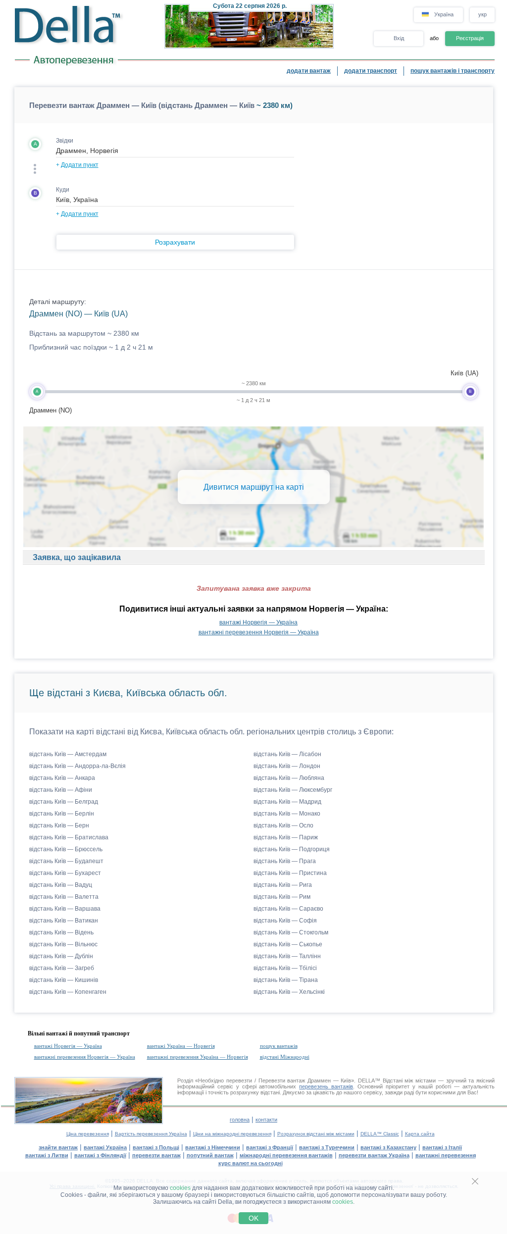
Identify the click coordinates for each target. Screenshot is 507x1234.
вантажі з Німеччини (212, 1147)
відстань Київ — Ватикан (63, 920)
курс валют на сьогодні (250, 1163)
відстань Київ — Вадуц (60, 884)
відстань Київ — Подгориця (292, 849)
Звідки (64, 140)
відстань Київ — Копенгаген (67, 991)
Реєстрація (470, 38)
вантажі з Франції (269, 1147)
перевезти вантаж (156, 1155)
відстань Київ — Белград (63, 801)
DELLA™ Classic (379, 1133)
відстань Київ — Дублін (61, 956)
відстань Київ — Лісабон (287, 754)
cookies (180, 1187)
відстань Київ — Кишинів (63, 980)
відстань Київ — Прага (285, 861)
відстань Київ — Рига (283, 884)
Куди (62, 189)
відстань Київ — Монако (287, 813)
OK (253, 1218)
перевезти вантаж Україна (374, 1155)
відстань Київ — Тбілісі (285, 968)
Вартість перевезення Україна (151, 1133)
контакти (266, 1120)
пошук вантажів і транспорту (452, 70)
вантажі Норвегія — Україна (258, 622)
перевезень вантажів (326, 1086)
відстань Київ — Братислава (68, 837)
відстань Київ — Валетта (64, 896)
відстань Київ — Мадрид (287, 801)
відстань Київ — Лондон (287, 766)
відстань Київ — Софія (285, 920)
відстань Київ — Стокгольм (291, 932)
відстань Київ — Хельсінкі (289, 991)
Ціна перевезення (87, 1133)
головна (240, 1120)
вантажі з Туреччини (327, 1147)
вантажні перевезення (445, 1155)
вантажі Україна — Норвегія (181, 1046)
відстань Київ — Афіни (60, 789)
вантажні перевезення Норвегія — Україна (259, 632)
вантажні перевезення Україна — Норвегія (197, 1057)
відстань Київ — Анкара (62, 777)
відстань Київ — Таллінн (287, 956)
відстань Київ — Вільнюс (63, 944)
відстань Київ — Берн (59, 825)
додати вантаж (309, 70)
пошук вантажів (279, 1046)
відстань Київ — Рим (282, 896)
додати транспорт (370, 70)
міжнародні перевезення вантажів (286, 1155)
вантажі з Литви (46, 1155)
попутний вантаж (210, 1155)
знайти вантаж (58, 1147)
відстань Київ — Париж (286, 837)
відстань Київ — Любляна (289, 777)
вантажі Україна (105, 1147)
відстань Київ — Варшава (65, 908)
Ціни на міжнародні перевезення (232, 1133)
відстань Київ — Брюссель (65, 849)
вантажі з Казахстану (388, 1147)
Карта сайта (420, 1133)
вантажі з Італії (442, 1147)
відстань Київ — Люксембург (293, 789)
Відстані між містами (409, 1080)
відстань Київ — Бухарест (65, 873)
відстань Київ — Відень (61, 932)
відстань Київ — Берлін (61, 813)
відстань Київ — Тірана (286, 980)
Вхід (399, 38)
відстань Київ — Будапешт (66, 861)
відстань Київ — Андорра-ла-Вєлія (77, 766)
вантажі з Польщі (156, 1147)
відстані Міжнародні (284, 1057)
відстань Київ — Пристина (290, 873)
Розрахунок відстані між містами (316, 1133)
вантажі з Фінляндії (100, 1155)
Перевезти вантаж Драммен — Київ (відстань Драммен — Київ (141, 105)
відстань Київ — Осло (283, 825)
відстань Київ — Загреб (61, 968)
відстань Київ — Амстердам (67, 754)
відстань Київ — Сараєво (288, 908)
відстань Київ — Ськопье (288, 944)
